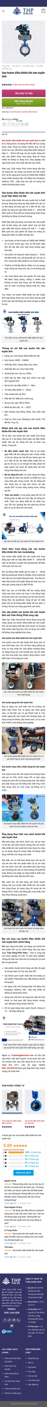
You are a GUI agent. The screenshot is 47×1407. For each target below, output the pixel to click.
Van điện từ (33, 1384)
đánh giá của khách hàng (13, 1150)
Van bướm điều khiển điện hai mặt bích (35, 1122)
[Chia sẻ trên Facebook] (9, 124)
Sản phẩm (16, 66)
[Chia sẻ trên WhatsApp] (4, 124)
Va (30, 1362)
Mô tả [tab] (4, 134)
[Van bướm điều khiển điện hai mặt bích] (35, 1102)
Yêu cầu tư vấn (24, 93)
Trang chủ (6, 66)
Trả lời (6, 1203)
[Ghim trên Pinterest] (22, 124)
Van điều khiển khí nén (29, 112)
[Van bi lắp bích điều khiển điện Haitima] (12, 1102)
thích (14, 1203)
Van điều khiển (28, 66)
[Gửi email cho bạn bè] (18, 124)
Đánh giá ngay (23, 1173)
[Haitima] (7, 119)
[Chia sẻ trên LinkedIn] (27, 124)
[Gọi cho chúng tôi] (18, 1320)
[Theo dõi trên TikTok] (9, 1320)
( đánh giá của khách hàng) (24, 85)
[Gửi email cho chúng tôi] (14, 1320)
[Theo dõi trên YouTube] (12, 1326)
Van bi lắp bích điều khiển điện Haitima (11, 1122)
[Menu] (3, 11)
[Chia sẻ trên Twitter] (13, 124)
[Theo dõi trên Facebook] (5, 1320)
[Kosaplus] (17, 119)
